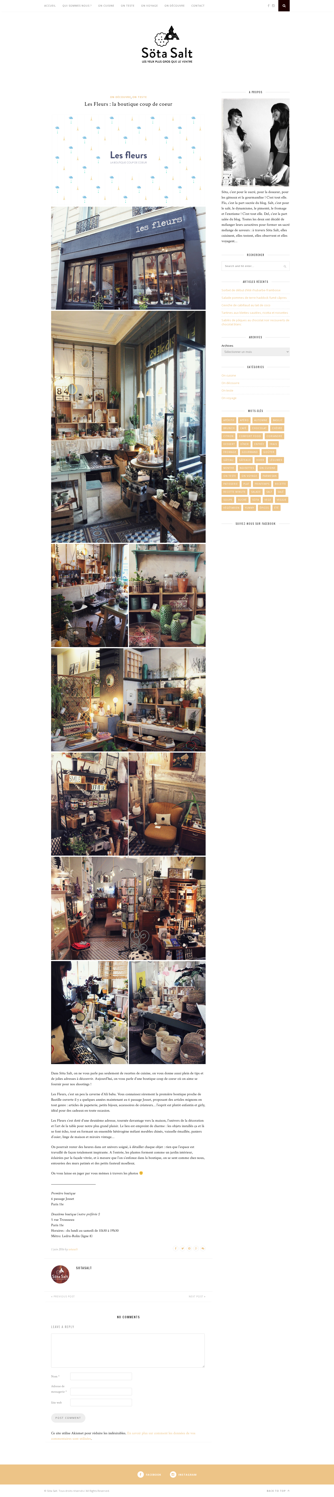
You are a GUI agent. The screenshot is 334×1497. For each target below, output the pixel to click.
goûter (268, 452)
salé (281, 491)
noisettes (247, 468)
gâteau (228, 460)
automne (260, 420)
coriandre (274, 436)
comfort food (250, 436)
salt (269, 491)
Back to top (277, 1490)
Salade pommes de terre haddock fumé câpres (254, 298)
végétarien (231, 507)
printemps (262, 483)
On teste (128, 5)
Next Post (196, 1296)
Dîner (244, 444)
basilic (278, 420)
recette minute (234, 491)
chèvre (277, 428)
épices (264, 507)
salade (256, 491)
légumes (276, 460)
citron (228, 436)
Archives (227, 346)
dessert (229, 444)
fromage (229, 452)
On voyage (149, 5)
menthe (228, 468)
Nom (55, 1376)
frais (273, 444)
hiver (260, 460)
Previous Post (64, 1296)
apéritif (228, 420)
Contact (198, 5)
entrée (259, 444)
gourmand (250, 452)
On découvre (175, 5)
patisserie (230, 483)
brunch (229, 428)
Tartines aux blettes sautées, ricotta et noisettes (255, 313)
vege (267, 499)
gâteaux (245, 460)
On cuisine (106, 5)
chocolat (259, 428)
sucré (242, 499)
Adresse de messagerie (59, 1389)
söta (255, 499)
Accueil (50, 5)
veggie (282, 499)
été (276, 507)
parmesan (270, 475)
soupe (227, 499)
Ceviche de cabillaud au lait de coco (246, 305)
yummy (249, 507)
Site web (56, 1403)
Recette (280, 483)
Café (243, 428)
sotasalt (72, 1249)
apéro (244, 420)
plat (246, 483)
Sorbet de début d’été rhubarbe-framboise (251, 290)
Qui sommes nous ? (77, 5)
